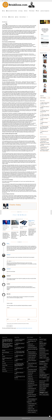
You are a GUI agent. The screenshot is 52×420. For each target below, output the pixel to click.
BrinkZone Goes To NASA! (44, 142)
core (44, 357)
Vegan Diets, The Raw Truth (7, 341)
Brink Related (32, 10)
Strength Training (31, 394)
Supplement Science (32, 396)
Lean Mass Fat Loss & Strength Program (44, 375)
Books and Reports (5, 352)
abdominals (41, 339)
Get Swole (9, 268)
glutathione (45, 363)
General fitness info (31, 369)
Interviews (30, 378)
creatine (42, 361)
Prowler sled (41, 380)
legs (40, 377)
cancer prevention (42, 352)
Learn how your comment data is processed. (24, 328)
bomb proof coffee (42, 350)
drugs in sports (30, 358)
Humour (29, 374)
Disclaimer (4, 369)
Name (7, 319)
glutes (45, 365)
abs (45, 339)
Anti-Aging (21, 10)
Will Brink (8, 254)
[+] (6, 222)
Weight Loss (30, 408)
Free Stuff (4, 363)
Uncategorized (30, 405)
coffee (41, 357)
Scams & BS (30, 390)
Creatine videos (31, 357)
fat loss (41, 364)
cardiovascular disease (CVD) (44, 353)
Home (4, 10)
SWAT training (43, 388)
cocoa (44, 355)
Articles (26, 10)
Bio (2, 354)
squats (47, 380)
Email (18, 319)
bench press (41, 346)
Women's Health (31, 412)
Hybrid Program (43, 369)
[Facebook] (4, 1)
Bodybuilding (30, 345)
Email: (42, 38)
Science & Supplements (45, 10)
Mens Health (30, 381)
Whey (41, 394)
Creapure (47, 359)
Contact (3, 356)
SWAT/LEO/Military (31, 399)
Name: (42, 34)
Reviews (3, 350)
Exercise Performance (32, 360)
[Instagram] (7, 1)
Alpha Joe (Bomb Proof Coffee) (12, 10)
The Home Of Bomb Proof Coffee (6, 359)
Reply (7, 266)
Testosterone (42, 390)
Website (29, 319)
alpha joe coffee (43, 343)
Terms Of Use (4, 371)
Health (38, 10)
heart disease (42, 367)
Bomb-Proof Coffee (31, 347)
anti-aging (41, 345)
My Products (30, 383)
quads (45, 380)
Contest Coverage (31, 355)
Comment (8, 307)
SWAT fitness (45, 386)
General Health (31, 371)
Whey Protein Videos (32, 410)
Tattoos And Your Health (6, 345)
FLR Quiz (30, 365)
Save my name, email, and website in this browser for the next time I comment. (18, 323)
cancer (47, 350)
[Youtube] (6, 1)
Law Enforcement (42, 372)
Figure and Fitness (31, 363)
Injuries (4, 24)
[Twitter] (2, 1)
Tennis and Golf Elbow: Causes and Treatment (31, 224)
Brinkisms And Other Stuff (32, 349)
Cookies (3, 367)
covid (47, 357)
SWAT (41, 386)
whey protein (45, 394)
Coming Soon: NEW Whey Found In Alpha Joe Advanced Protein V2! (44, 127)
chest (41, 355)
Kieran (8, 243)
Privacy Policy (4, 365)
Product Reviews (31, 388)
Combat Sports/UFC (31, 353)
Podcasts (29, 386)
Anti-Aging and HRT (31, 339)
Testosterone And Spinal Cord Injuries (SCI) (14, 227)
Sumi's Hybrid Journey (44, 384)
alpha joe (41, 341)
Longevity (30, 379)
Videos (3, 361)
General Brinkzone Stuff (32, 366)
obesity (48, 377)
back (44, 345)
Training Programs (31, 403)
